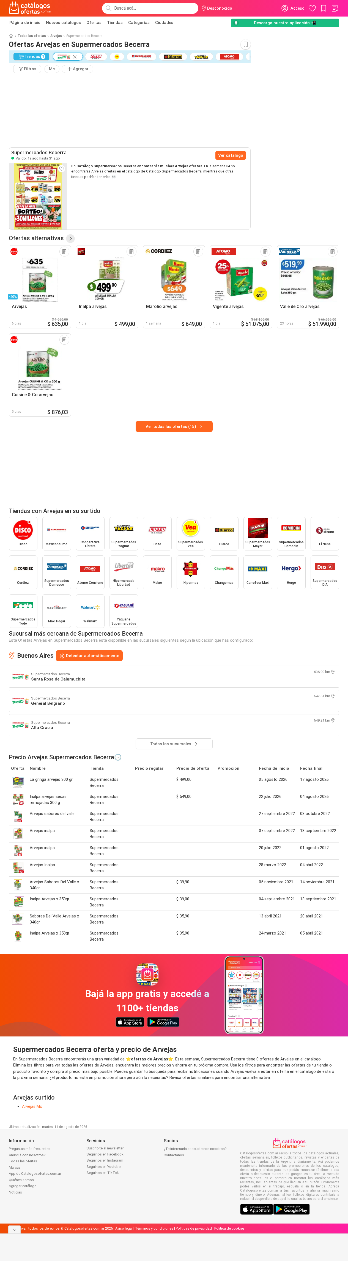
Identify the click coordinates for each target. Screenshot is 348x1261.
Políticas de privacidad (194, 1228)
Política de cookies (229, 1228)
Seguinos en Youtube (103, 1167)
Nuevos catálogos (63, 22)
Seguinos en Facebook (105, 1154)
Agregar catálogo (23, 1186)
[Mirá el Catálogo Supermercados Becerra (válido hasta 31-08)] (38, 196)
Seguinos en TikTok (102, 1173)
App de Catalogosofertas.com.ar (35, 1173)
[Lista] (334, 8)
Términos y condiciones (154, 1228)
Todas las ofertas (32, 36)
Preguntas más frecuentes (29, 1149)
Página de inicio (24, 22)
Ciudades (164, 22)
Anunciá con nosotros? (27, 1155)
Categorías (139, 22)
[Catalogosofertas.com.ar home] (30, 8)
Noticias (15, 1192)
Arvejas (56, 36)
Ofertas (94, 22)
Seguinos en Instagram (104, 1160)
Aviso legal (124, 1228)
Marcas (15, 1167)
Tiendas (115, 22)
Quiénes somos (21, 1180)
